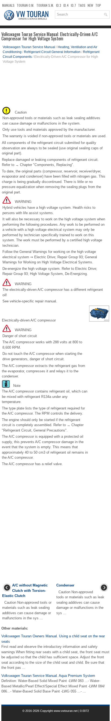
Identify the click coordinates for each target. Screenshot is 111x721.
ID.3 (58, 5)
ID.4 (66, 5)
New (90, 5)
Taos (81, 5)
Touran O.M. (25, 5)
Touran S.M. (45, 5)
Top (98, 5)
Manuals (8, 5)
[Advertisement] (55, 87)
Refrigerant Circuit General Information (52, 52)
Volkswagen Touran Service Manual (29, 47)
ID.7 (73, 5)
